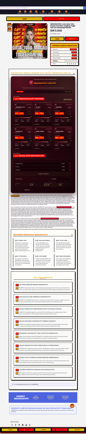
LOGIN (24, 18)
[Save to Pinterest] (22, 424)
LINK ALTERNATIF (60, 429)
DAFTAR (61, 18)
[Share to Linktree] (19, 424)
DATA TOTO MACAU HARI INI (64, 207)
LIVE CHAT (77, 429)
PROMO (10, 429)
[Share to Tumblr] (29, 424)
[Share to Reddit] (26, 424)
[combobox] (41, 7)
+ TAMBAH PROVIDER (43, 174)
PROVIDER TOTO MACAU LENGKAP (49, 218)
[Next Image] (46, 41)
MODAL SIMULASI (19, 178)
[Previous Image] (13, 41)
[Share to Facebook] (15, 424)
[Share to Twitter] (12, 424)
